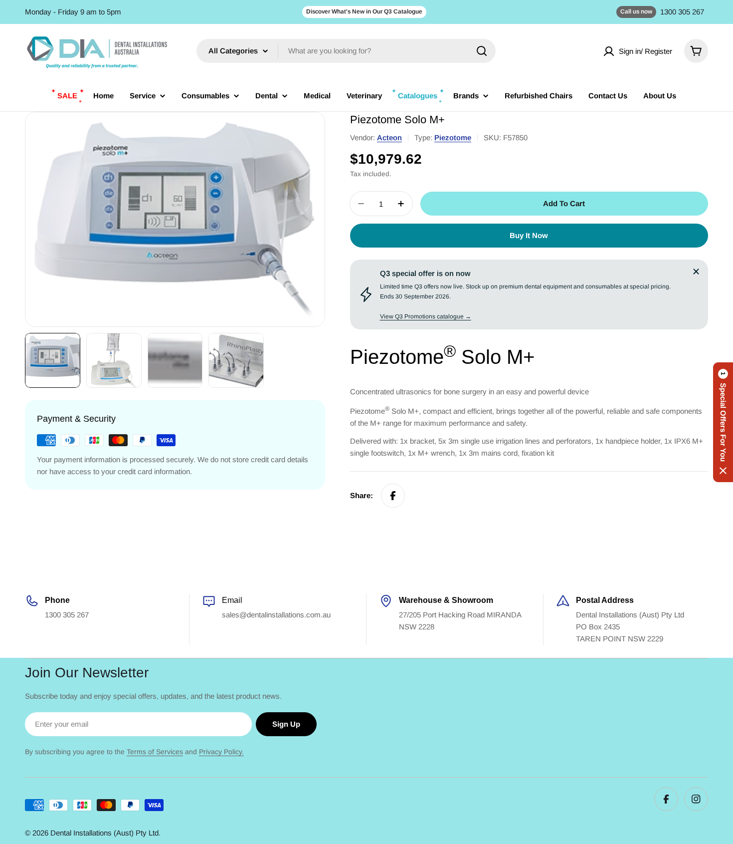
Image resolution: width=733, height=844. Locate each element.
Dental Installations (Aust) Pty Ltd (104, 833)
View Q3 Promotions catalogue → (425, 316)
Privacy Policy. (221, 752)
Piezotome (452, 137)
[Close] (696, 271)
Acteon (389, 137)
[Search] (482, 51)
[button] (723, 422)
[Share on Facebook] (393, 496)
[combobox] (346, 51)
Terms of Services (155, 752)
